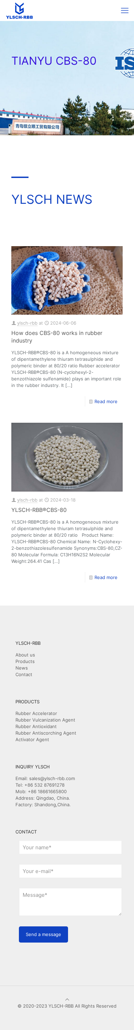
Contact (23, 674)
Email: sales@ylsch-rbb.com (45, 778)
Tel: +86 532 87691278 (40, 785)
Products (25, 661)
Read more (106, 401)
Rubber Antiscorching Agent (45, 733)
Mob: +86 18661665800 (41, 791)
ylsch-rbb (27, 323)
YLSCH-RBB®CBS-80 (39, 509)
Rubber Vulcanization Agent (45, 720)
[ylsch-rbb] (19, 10)
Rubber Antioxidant (36, 726)
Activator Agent (32, 739)
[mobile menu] (125, 10)
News (21, 668)
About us (25, 655)
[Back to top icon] (67, 999)
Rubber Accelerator (36, 713)
